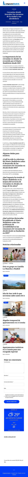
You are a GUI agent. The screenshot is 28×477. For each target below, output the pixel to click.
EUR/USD (17, 460)
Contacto (14, 474)
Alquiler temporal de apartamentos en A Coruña (14, 321)
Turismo (14, 9)
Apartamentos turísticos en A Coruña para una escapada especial (13, 349)
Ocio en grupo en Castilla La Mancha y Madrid (13, 268)
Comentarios (7, 362)
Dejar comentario (6, 271)
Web (5, 388)
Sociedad (5, 263)
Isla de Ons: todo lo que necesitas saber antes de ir (14, 294)
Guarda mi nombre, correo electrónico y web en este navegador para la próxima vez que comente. (14, 396)
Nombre (6, 375)
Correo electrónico (8, 382)
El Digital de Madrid (6, 473)
